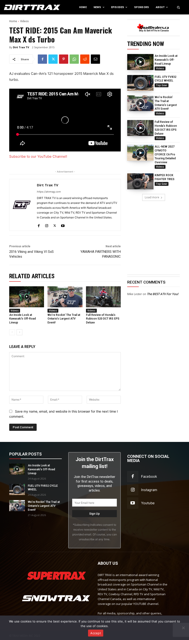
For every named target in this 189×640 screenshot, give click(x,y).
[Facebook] (42, 59)
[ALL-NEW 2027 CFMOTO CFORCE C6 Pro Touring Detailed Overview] (140, 152)
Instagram (149, 490)
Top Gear (161, 85)
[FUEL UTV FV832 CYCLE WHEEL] (140, 83)
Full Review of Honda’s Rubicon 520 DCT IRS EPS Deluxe (102, 318)
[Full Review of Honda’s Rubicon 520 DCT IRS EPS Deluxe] (140, 128)
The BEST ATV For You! (162, 294)
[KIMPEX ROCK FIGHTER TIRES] (140, 181)
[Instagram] (46, 224)
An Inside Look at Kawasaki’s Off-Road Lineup (166, 59)
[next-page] (19, 332)
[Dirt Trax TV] (21, 205)
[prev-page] (12, 332)
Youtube (148, 503)
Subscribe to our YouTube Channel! (38, 156)
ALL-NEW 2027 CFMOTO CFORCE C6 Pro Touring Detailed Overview (165, 154)
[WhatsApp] (74, 59)
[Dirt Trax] (19, 7)
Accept (95, 633)
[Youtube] (63, 224)
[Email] (95, 59)
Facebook (149, 476)
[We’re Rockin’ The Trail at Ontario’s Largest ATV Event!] (140, 103)
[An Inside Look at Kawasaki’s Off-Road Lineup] (140, 62)
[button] (178, 7)
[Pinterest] (63, 59)
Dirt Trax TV (21, 47)
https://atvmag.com (49, 191)
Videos (24, 21)
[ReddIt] (84, 59)
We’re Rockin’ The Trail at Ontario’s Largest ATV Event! (63, 318)
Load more (152, 197)
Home (13, 21)
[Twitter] (53, 59)
